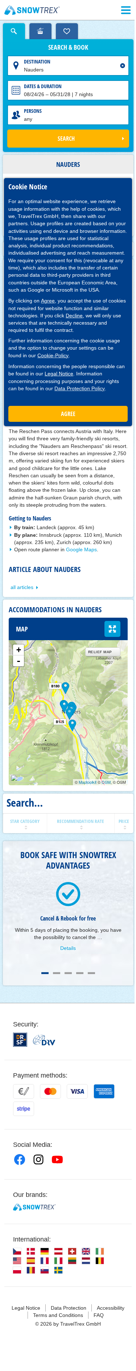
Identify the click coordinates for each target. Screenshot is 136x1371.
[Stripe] (23, 1109)
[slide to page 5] (91, 973)
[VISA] (77, 1091)
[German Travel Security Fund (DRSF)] (20, 1040)
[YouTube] (57, 1159)
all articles (22, 587)
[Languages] (17, 1251)
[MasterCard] (50, 1091)
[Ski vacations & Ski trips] (32, 10)
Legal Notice (59, 373)
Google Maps (81, 549)
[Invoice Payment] (23, 1091)
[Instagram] (38, 1159)
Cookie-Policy (53, 355)
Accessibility (110, 1308)
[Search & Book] (14, 31)
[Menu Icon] (126, 10)
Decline (74, 315)
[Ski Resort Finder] (40, 31)
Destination (37, 61)
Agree (48, 301)
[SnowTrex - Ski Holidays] (34, 1207)
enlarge (112, 629)
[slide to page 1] (45, 973)
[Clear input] (122, 66)
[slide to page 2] (56, 973)
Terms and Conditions (58, 1315)
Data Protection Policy (79, 388)
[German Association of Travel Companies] (44, 1039)
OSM (106, 782)
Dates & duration (43, 86)
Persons (33, 110)
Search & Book (68, 48)
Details (68, 948)
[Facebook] (19, 1159)
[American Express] (104, 1091)
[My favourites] (67, 31)
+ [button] (18, 649)
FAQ (99, 1315)
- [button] (18, 661)
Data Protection (68, 1308)
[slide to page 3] (68, 973)
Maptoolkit (87, 782)
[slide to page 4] (79, 973)
